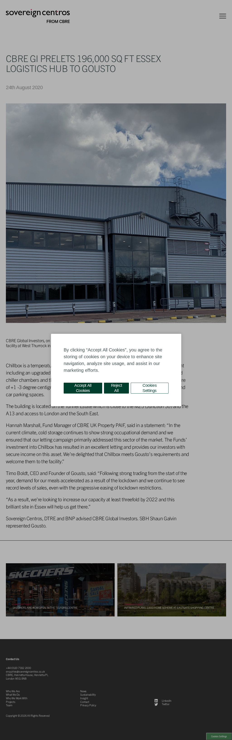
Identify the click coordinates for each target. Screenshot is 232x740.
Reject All (116, 388)
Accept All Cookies (82, 388)
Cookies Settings (150, 388)
